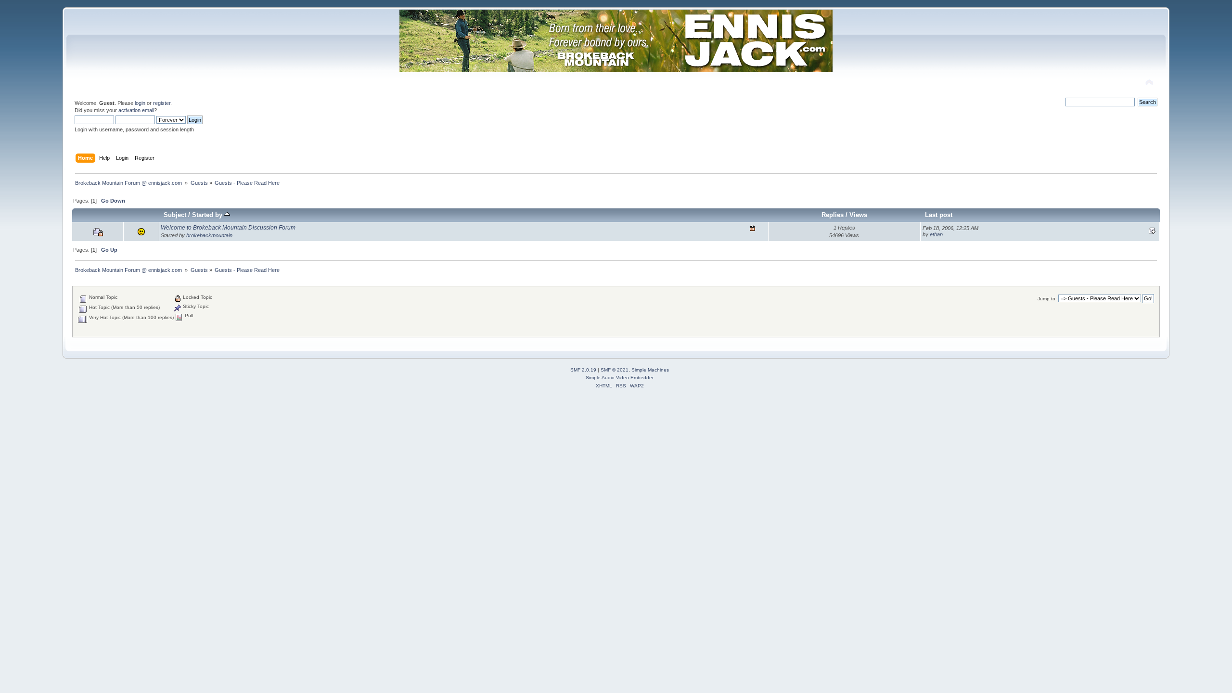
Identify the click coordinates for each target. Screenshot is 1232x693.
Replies (832, 214)
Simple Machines (650, 369)
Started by (208, 214)
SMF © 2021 (615, 369)
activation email (136, 110)
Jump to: (1047, 298)
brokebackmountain (209, 235)
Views (858, 214)
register (161, 103)
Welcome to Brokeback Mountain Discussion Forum (228, 227)
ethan (936, 234)
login (140, 103)
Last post (938, 214)
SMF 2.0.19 (583, 369)
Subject (175, 214)
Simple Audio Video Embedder (620, 377)
